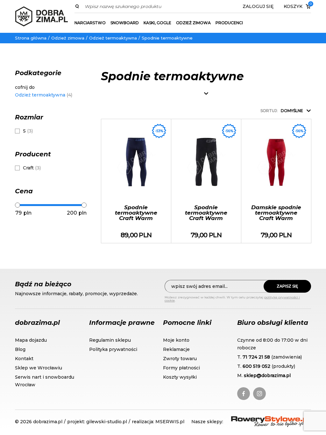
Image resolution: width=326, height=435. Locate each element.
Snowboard (124, 22)
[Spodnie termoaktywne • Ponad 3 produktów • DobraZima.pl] (41, 16)
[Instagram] (259, 393)
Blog (20, 349)
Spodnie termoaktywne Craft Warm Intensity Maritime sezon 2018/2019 (136, 181)
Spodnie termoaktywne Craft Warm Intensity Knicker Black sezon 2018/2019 (206, 181)
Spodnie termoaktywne (167, 37)
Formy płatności (181, 368)
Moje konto (176, 340)
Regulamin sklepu (110, 340)
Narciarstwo (90, 22)
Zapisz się (287, 286)
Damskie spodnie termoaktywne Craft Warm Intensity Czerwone (276, 181)
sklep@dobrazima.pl (267, 375)
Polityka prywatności (113, 349)
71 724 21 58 (256, 357)
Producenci (229, 22)
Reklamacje (176, 349)
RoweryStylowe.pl (254, 420)
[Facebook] (243, 393)
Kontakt (24, 358)
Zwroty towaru (180, 358)
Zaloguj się (258, 6)
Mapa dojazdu (31, 340)
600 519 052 (256, 366)
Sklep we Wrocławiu (38, 368)
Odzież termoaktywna (113, 37)
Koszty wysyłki (180, 377)
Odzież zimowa (193, 22)
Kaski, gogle (157, 22)
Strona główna (30, 37)
